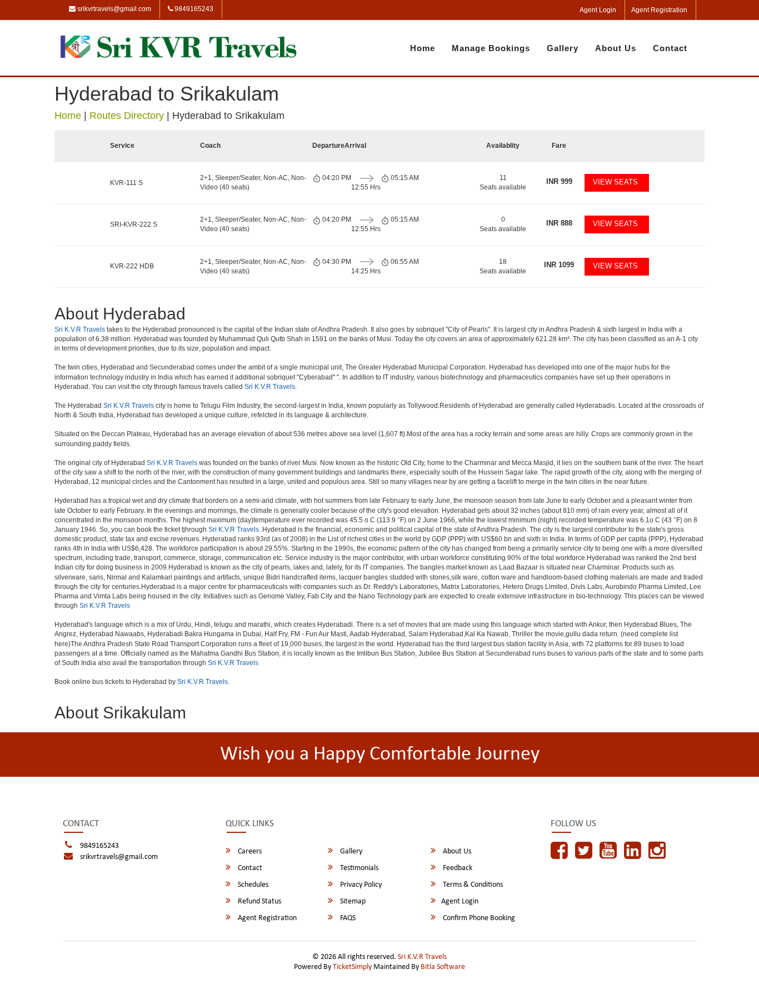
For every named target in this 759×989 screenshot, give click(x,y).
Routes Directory (126, 115)
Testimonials (358, 868)
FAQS (347, 918)
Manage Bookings (491, 48)
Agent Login (598, 10)
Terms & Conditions (472, 885)
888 (559, 223)
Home (422, 48)
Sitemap (352, 901)
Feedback (456, 868)
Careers (249, 851)
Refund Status (258, 901)
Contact (670, 48)
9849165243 (193, 9)
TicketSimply (352, 967)
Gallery (562, 48)
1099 (559, 265)
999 (559, 181)
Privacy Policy (360, 885)
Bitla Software (443, 967)
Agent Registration (659, 10)
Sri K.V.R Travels (79, 329)
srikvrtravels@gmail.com (113, 9)
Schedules (252, 885)
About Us (615, 48)
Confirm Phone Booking (478, 918)
